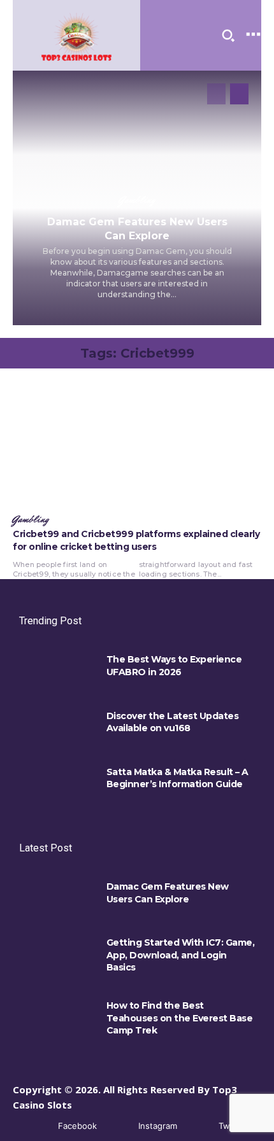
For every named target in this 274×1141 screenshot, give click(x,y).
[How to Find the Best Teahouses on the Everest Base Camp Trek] (56, 1015)
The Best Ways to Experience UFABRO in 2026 (174, 666)
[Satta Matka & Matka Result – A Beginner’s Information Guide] (56, 781)
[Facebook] (39, 1127)
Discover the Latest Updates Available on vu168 (172, 722)
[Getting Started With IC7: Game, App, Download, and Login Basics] (56, 952)
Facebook (77, 1126)
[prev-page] (216, 93)
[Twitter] (200, 1127)
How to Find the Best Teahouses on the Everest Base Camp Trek (179, 1018)
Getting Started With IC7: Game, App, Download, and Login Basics (180, 955)
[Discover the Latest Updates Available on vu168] (56, 725)
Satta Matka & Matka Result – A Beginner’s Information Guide (177, 778)
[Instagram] (119, 1127)
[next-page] (239, 93)
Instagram (157, 1126)
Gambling (137, 200)
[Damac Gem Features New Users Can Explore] (56, 896)
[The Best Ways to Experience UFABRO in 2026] (56, 668)
